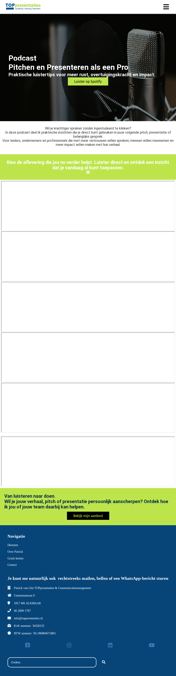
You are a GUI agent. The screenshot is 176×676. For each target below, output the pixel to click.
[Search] (104, 662)
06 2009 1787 (22, 610)
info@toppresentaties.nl (28, 618)
